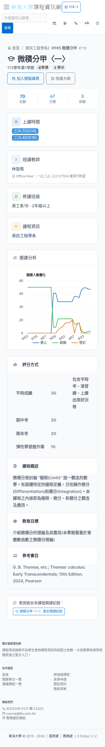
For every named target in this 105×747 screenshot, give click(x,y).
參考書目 (30, 555)
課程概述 (30, 466)
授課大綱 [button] (63, 78)
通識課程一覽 (12, 684)
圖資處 (54, 736)
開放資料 (60, 684)
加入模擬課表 (28, 78)
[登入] (65, 23)
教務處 (68, 736)
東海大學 (15, 736)
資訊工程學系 (36, 48)
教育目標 (30, 521)
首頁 (15, 48)
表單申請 (60, 679)
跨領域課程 (62, 675)
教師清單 (60, 689)
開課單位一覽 (12, 679)
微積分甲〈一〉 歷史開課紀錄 (41, 611)
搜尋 (7, 28)
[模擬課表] (54, 23)
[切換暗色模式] (97, 23)
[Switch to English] (76, 23)
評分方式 (30, 364)
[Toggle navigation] (6, 7)
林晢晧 (18, 168)
